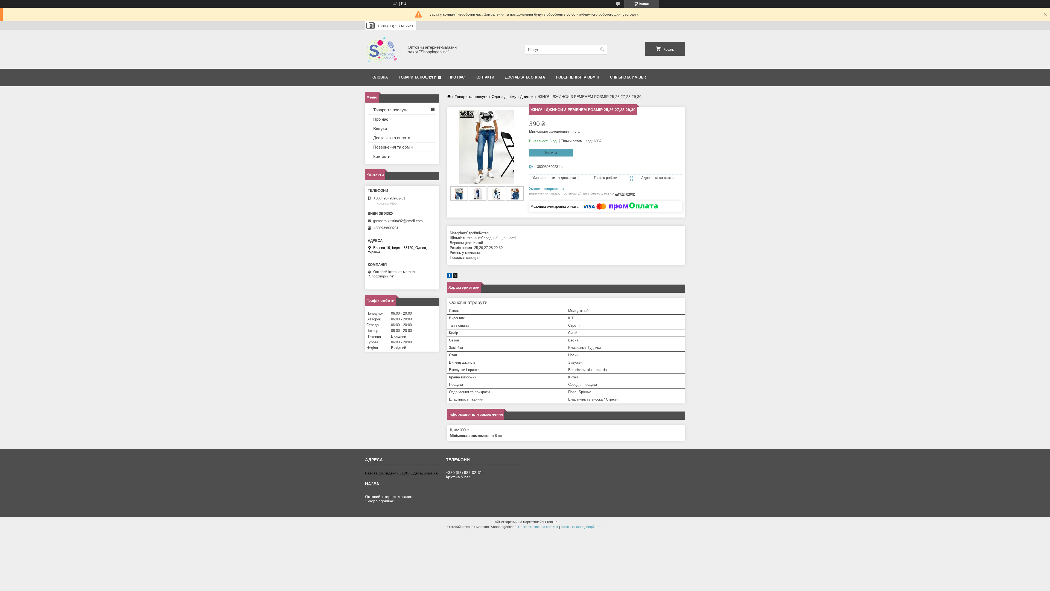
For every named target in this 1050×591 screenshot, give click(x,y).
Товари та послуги (417, 77)
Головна (379, 77)
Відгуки (380, 128)
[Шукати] (602, 49)
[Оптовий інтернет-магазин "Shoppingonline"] (383, 49)
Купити (551, 153)
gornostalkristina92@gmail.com (398, 221)
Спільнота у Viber (628, 77)
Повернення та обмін (393, 147)
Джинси (526, 96)
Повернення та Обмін (577, 77)
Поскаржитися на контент (538, 527)
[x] (455, 276)
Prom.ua (551, 522)
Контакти (485, 77)
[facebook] (449, 276)
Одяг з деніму (504, 96)
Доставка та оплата (525, 77)
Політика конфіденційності (582, 527)
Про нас (456, 77)
